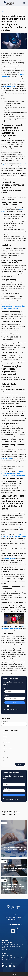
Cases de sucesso (7, 733)
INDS (4, 751)
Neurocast (5, 757)
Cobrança (5, 736)
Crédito (4, 739)
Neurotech (5, 760)
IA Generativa (17, 528)
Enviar (14, 702)
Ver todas (20, 764)
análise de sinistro (6, 458)
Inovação (5, 754)
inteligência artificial (9, 86)
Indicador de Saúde (7, 748)
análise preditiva (10, 558)
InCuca (14, 974)
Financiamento (6, 742)
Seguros (3, 11)
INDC (4, 745)
